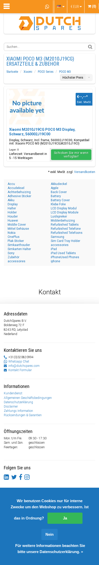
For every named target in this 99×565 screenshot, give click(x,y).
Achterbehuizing (19, 192)
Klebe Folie (58, 204)
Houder (13, 216)
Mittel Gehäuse (18, 228)
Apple (54, 188)
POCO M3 (65, 72)
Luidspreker (59, 216)
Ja (65, 518)
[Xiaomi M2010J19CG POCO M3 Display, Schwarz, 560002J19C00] (27, 107)
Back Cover (59, 192)
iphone (55, 261)
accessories (60, 245)
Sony (11, 253)
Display (13, 204)
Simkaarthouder (19, 245)
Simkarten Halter (19, 249)
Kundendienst (13, 393)
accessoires (16, 261)
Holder (12, 212)
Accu (11, 184)
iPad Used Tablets (63, 253)
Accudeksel (16, 188)
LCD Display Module (64, 212)
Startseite (12, 72)
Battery (56, 196)
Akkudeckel (59, 184)
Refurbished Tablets (65, 224)
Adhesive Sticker (19, 196)
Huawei (13, 220)
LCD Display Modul (64, 208)
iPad (54, 249)
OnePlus (14, 237)
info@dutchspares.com (24, 366)
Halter (12, 208)
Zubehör (13, 257)
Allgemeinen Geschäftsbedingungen (28, 398)
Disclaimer (11, 406)
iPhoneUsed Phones (65, 257)
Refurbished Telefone (66, 228)
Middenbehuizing (63, 220)
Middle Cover (17, 224)
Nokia (11, 233)
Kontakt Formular (20, 370)
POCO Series (46, 72)
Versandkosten (84, 172)
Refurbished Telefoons (66, 233)
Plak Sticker (16, 241)
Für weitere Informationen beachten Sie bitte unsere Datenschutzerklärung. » (50, 548)
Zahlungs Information (18, 411)
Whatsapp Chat (18, 361)
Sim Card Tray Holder (65, 241)
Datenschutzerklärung (18, 402)
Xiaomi (28, 72)
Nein (49, 534)
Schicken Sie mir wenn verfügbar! (71, 154)
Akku (11, 200)
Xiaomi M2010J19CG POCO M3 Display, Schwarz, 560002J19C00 (42, 131)
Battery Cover (60, 200)
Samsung (57, 237)
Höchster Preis (72, 77)
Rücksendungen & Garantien (23, 415)
